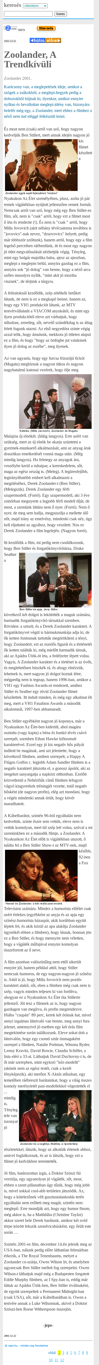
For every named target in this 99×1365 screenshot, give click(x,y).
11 (56, 1360)
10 (51, 1360)
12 (62, 1360)
